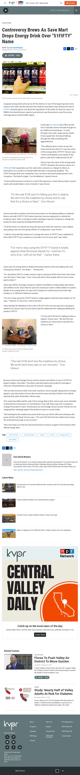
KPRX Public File (67, 726)
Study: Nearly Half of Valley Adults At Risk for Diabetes (53, 692)
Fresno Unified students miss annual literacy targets (36, 500)
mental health (29, 435)
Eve (51, 125)
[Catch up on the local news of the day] (40, 583)
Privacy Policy (50, 731)
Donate (71, 3)
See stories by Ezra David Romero (28, 470)
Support (48, 726)
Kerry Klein (37, 697)
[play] (5, 10)
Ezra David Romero (16, 48)
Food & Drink (6, 23)
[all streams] (77, 10)
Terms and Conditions (49, 736)
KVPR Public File (67, 731)
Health (36, 687)
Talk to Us (49, 722)
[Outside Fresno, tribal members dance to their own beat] (9, 518)
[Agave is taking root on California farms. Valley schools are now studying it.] (9, 533)
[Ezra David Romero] (6, 460)
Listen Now (40, 634)
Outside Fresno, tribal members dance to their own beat (37, 515)
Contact (32, 740)
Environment (38, 655)
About (32, 722)
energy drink (64, 435)
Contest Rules (66, 736)
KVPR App (33, 736)
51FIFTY (7, 109)
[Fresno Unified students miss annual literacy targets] (9, 503)
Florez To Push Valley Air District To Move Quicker (51, 659)
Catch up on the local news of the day (40, 626)
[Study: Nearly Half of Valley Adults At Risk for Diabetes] (18, 694)
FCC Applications (67, 722)
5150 (52, 435)
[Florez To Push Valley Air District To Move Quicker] (18, 662)
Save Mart (13, 439)
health (42, 435)
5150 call (7, 168)
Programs (33, 726)
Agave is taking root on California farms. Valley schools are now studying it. (44, 530)
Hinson (56, 125)
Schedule (33, 731)
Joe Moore (37, 665)
